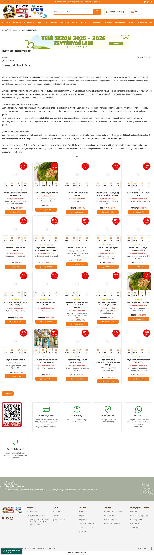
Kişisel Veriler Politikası (112, 524)
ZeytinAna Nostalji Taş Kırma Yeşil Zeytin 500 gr (46, 248)
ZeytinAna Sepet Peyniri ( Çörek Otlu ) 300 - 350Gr (108, 194)
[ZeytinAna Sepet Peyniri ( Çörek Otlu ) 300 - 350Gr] (108, 174)
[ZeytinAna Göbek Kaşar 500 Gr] (77, 174)
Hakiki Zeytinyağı (136, 520)
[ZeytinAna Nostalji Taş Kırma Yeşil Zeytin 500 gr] (46, 229)
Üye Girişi (56, 516)
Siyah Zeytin (5, 2)
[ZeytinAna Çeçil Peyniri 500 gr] (108, 229)
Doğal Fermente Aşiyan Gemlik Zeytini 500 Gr (107, 303)
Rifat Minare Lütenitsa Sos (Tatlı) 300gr (15, 303)
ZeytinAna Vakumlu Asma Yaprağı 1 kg (15, 194)
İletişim (81, 516)
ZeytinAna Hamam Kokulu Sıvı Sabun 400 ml (46, 361)
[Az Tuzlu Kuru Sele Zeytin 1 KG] (139, 174)
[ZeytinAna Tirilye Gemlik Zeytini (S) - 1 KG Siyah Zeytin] (77, 284)
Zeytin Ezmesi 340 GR (77, 247)
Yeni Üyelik (57, 512)
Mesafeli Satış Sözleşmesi (113, 512)
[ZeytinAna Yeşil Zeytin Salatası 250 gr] (139, 229)
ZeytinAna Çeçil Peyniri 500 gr (108, 248)
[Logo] (25, 11)
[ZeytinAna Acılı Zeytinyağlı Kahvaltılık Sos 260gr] (108, 341)
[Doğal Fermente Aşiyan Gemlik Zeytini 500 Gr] (108, 284)
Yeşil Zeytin (17, 2)
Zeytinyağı (29, 2)
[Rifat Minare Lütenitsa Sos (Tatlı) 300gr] (15, 284)
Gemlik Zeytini (135, 527)
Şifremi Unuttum (59, 520)
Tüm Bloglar (7, 394)
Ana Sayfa (6, 22)
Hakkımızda (83, 512)
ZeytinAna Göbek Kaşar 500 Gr (77, 194)
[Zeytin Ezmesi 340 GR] (77, 229)
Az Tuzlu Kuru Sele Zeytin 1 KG (138, 194)
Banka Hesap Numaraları (87, 524)
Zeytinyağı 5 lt (135, 524)
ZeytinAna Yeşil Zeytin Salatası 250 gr (139, 248)
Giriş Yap (120, 11)
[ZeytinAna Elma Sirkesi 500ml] (15, 229)
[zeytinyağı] (77, 42)
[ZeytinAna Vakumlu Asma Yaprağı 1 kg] (15, 174)
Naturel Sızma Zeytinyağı (139, 516)
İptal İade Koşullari (110, 520)
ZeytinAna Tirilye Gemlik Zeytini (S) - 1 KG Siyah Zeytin (77, 305)
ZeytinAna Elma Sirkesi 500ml (15, 248)
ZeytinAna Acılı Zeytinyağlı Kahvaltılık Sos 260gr (108, 362)
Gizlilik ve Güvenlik (110, 516)
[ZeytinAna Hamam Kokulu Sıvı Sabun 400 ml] (46, 341)
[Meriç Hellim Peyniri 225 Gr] (46, 174)
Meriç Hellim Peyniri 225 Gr (46, 193)
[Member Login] (106, 11)
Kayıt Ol (112, 11)
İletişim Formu (84, 520)
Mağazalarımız (84, 531)
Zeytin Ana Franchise (86, 527)
